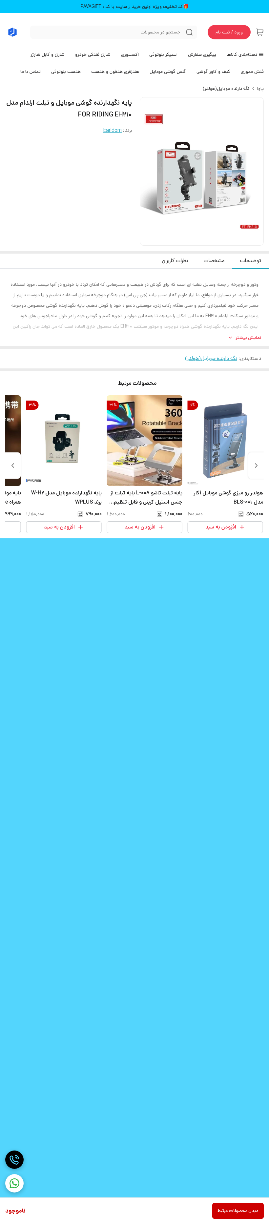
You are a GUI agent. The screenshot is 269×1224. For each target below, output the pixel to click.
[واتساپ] (14, 1183)
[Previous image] (149, 172)
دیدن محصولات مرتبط (238, 1211)
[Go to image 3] (199, 239)
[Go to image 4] (194, 239)
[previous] (256, 465)
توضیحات (250, 260)
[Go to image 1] (212, 239)
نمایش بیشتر (248, 337)
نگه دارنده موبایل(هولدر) (226, 88)
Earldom (112, 130)
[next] (13, 465)
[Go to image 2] (204, 239)
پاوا (260, 88)
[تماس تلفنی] (14, 1160)
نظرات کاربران (175, 260)
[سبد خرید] (260, 32)
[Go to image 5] (188, 239)
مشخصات (214, 260)
